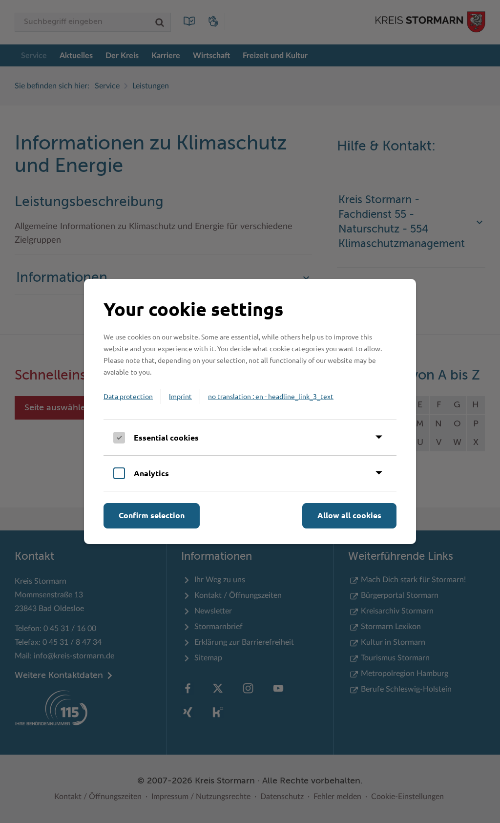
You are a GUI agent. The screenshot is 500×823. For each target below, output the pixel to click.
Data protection (128, 396)
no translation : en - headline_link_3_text (270, 396)
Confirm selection (152, 515)
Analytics (151, 473)
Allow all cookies (349, 515)
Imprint (180, 396)
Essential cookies (166, 437)
